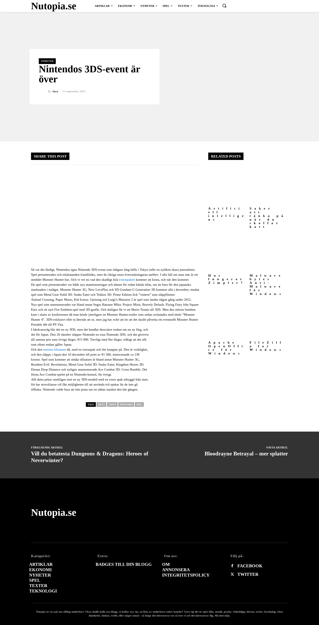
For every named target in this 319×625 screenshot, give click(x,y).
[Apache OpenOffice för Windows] (227, 319)
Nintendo (126, 404)
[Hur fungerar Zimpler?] (227, 252)
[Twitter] (232, 574)
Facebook (250, 565)
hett (101, 404)
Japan (112, 404)
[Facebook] (232, 566)
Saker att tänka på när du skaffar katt (268, 218)
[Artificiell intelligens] (227, 185)
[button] (224, 5)
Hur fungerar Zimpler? (227, 279)
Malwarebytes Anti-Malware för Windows (267, 285)
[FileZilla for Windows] (269, 319)
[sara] (43, 91)
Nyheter (47, 61)
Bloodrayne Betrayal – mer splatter (246, 453)
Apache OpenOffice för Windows (227, 348)
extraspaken (127, 279)
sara (55, 91)
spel (139, 404)
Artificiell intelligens (227, 214)
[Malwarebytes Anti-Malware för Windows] (269, 252)
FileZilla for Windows (267, 346)
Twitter (247, 574)
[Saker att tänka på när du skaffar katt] (269, 185)
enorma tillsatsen (54, 349)
